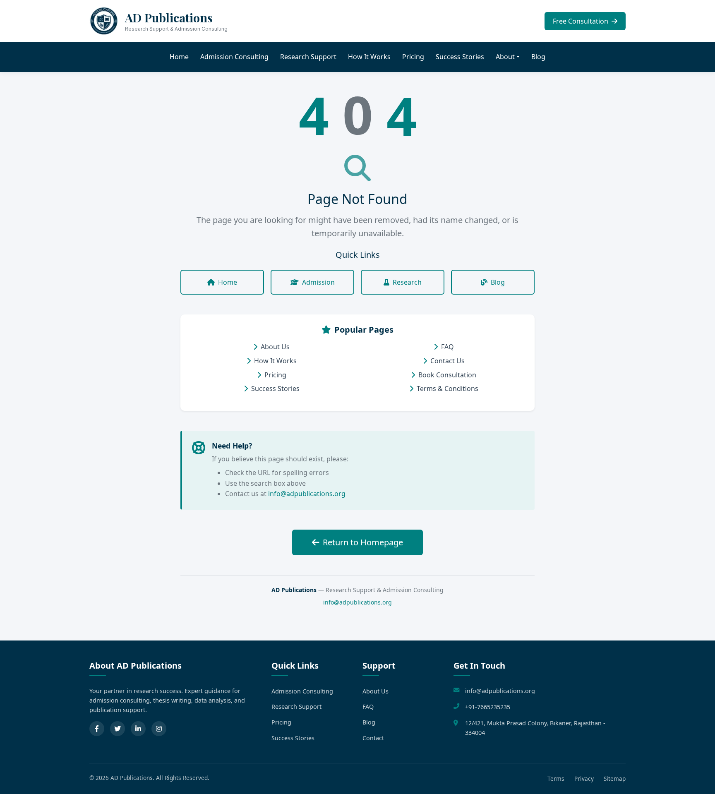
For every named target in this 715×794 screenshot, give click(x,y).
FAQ (447, 346)
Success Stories (460, 56)
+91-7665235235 (487, 707)
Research (407, 282)
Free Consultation (581, 21)
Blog (538, 56)
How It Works (369, 56)
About (505, 56)
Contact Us (447, 360)
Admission (318, 282)
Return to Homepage (363, 542)
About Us (275, 346)
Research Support (308, 56)
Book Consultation (447, 374)
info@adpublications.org (307, 493)
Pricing (413, 56)
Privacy (584, 778)
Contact (373, 738)
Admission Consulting (234, 56)
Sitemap (615, 778)
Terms (555, 778)
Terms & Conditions (447, 388)
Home (179, 56)
